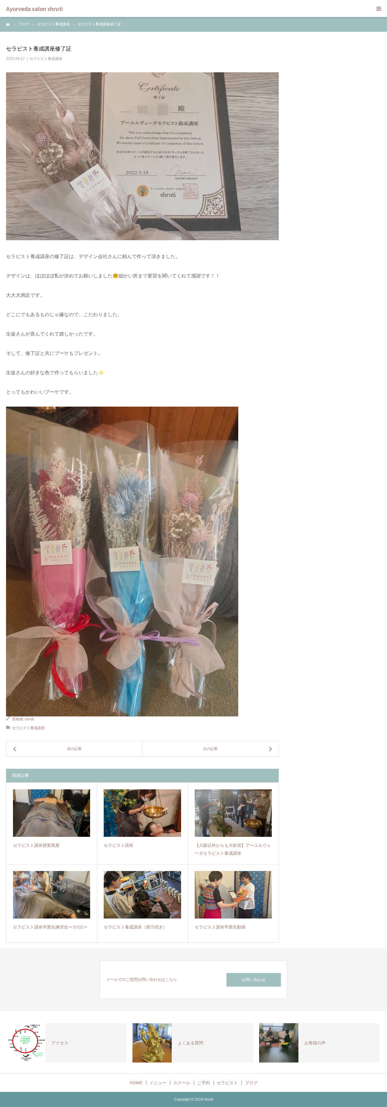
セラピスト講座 (118, 845)
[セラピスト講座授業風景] (51, 813)
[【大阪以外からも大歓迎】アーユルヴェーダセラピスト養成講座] (233, 813)
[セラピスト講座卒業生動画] (233, 895)
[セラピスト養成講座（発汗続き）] (142, 895)
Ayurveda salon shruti (34, 8)
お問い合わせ (253, 980)
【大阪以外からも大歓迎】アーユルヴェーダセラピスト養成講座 (233, 849)
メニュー (157, 1083)
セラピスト (227, 1083)
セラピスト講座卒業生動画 (220, 927)
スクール (181, 1083)
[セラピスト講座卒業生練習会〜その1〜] (51, 895)
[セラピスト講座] (142, 813)
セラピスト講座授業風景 (36, 845)
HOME (136, 1083)
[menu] (378, 8)
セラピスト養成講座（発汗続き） (135, 927)
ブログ (251, 1083)
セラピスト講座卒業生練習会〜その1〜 (50, 927)
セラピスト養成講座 (46, 59)
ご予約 (203, 1083)
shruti (29, 719)
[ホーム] (8, 24)
